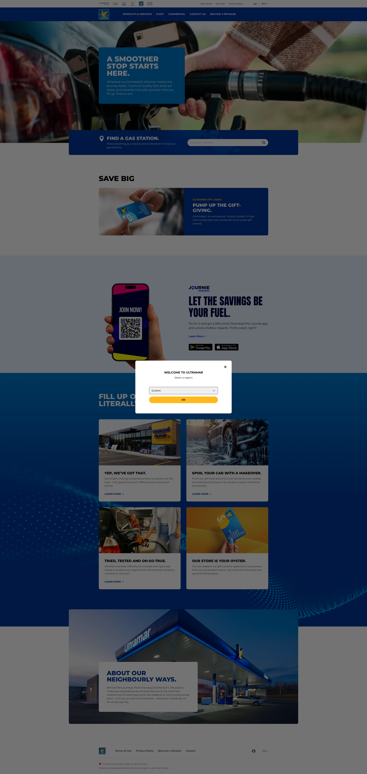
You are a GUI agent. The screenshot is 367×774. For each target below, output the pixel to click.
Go (183, 399)
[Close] (225, 367)
